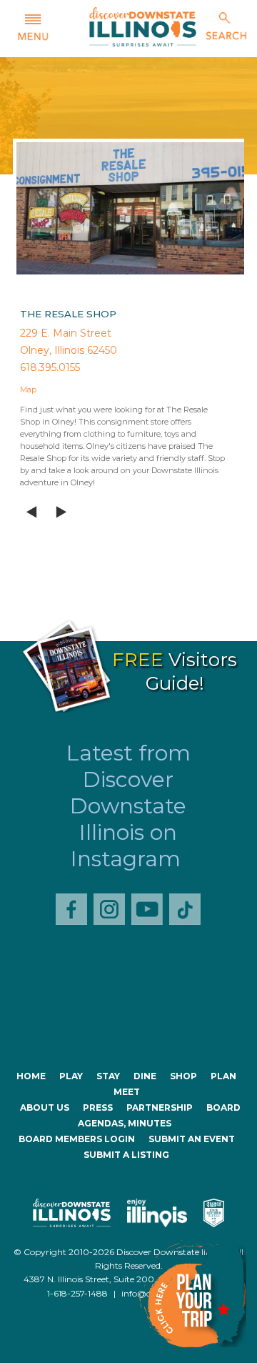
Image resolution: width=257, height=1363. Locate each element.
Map (28, 390)
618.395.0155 (50, 367)
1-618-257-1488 (77, 1293)
